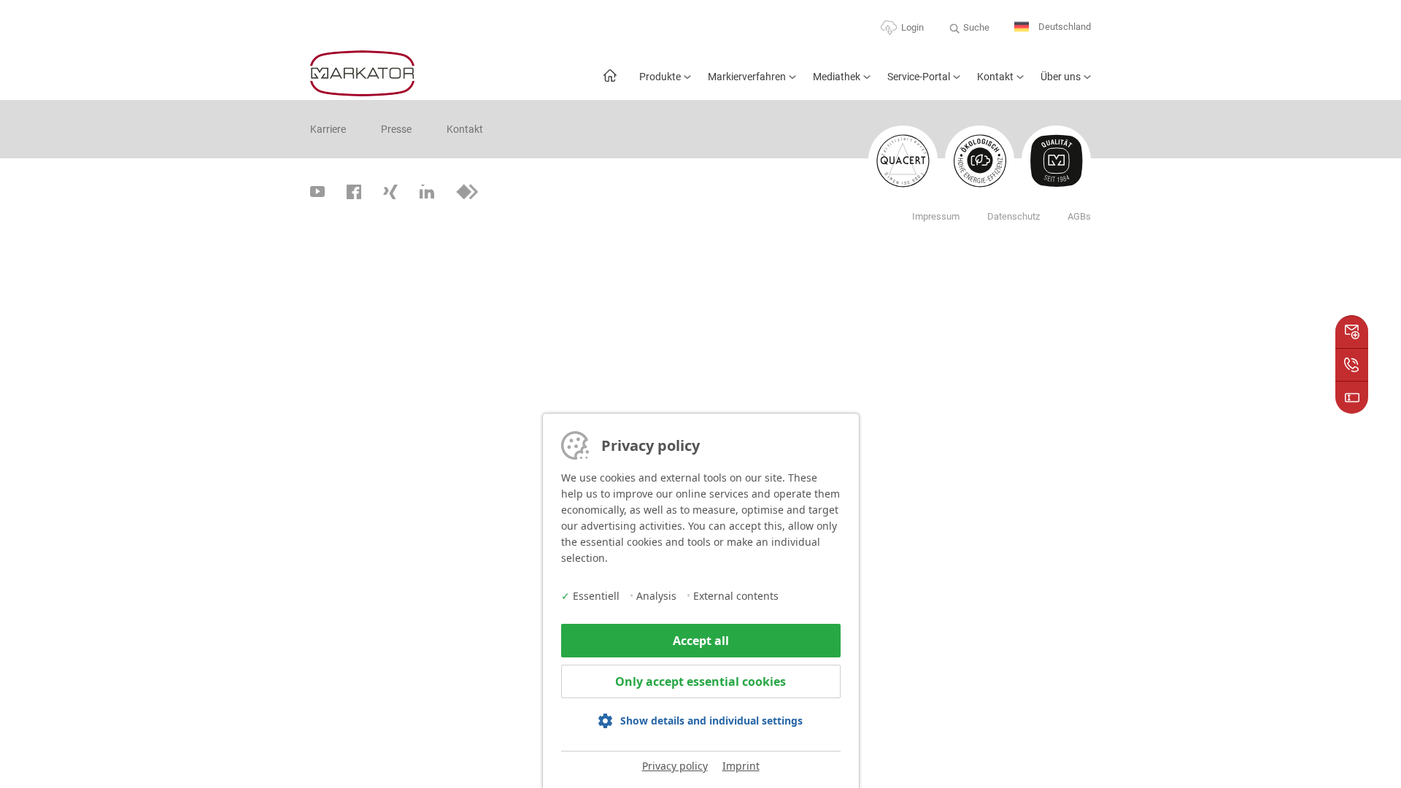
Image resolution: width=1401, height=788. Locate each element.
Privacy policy (675, 766)
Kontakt (995, 76)
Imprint (741, 766)
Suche (976, 27)
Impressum (936, 216)
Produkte (660, 76)
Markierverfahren (747, 76)
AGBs (1079, 216)
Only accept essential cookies (700, 681)
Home (609, 82)
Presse (396, 129)
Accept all (701, 641)
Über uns (1061, 76)
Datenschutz (1013, 216)
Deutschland (1063, 26)
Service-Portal (918, 76)
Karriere (328, 129)
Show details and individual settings (711, 720)
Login (912, 27)
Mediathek (836, 76)
